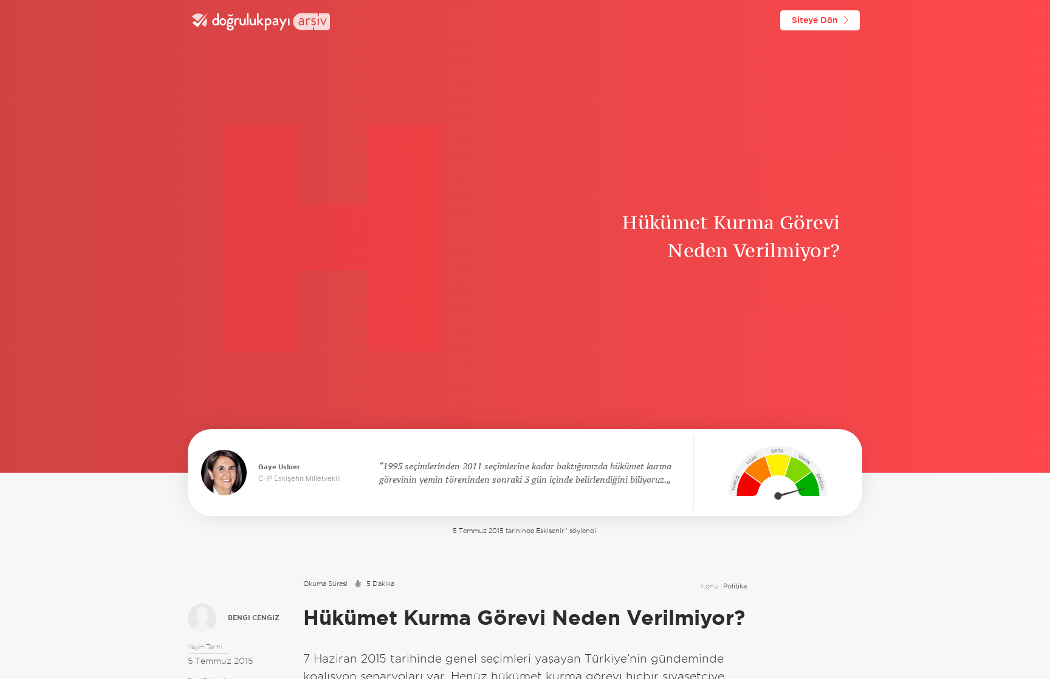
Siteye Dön (815, 20)
